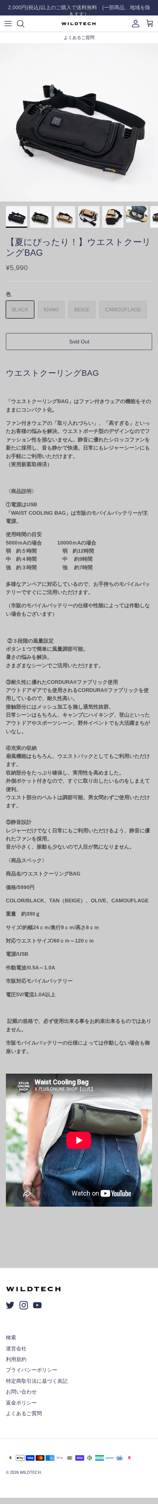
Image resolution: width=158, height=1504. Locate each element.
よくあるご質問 (24, 1413)
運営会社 (16, 1348)
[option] (79, 122)
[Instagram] (23, 1305)
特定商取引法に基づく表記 (37, 1381)
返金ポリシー (21, 1403)
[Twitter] (10, 1305)
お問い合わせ (21, 1392)
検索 (11, 1337)
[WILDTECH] (79, 23)
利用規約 (16, 1359)
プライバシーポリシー (31, 1370)
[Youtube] (37, 1305)
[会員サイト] (134, 23)
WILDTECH (30, 1472)
